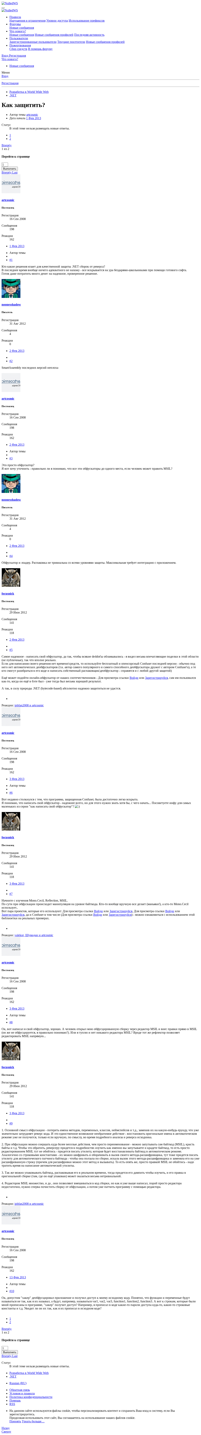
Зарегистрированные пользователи (33, 41)
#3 (11, 458)
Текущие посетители (71, 41)
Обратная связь (19, 1390)
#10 (11, 1291)
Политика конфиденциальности (30, 1397)
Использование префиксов (87, 20)
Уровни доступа (57, 20)
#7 (11, 893)
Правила (15, 17)
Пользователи (18, 38)
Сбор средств (18, 49)
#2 (11, 361)
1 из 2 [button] (5, 149)
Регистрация (10, 83)
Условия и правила (22, 1393)
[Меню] (3, 7)
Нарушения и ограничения (27, 20)
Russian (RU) (17, 1383)
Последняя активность (89, 34)
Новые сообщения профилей (54, 34)
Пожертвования (20, 45)
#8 (11, 1022)
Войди (134, 677)
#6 (11, 792)
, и (34, 935)
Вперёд (6, 145)
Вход (5, 76)
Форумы (15, 24)
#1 (11, 259)
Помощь (15, 1400)
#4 (11, 556)
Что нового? (17, 31)
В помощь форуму (40, 49)
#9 (11, 1123)
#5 (11, 649)
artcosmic (32, 114)
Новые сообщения (21, 27)
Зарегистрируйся (156, 677)
